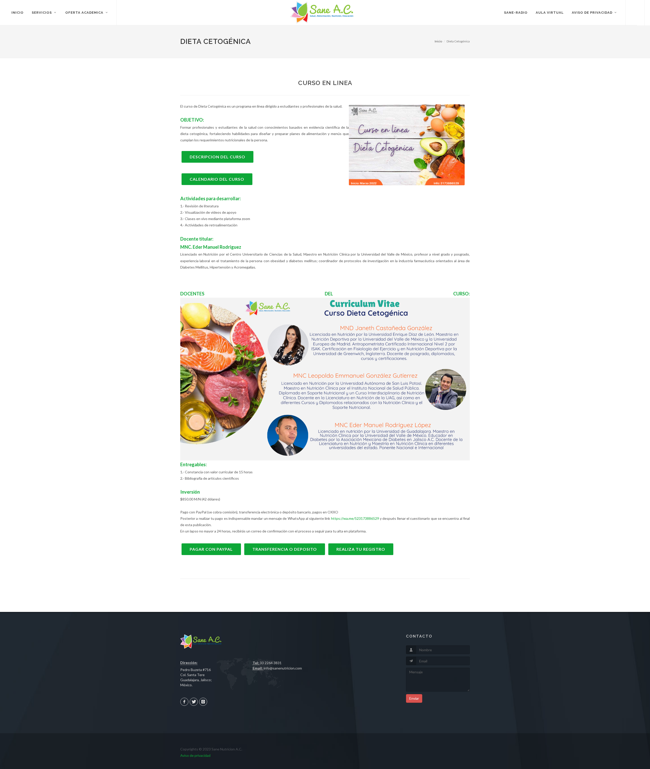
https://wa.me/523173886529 (355, 518)
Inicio (438, 41)
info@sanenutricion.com (283, 668)
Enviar (414, 698)
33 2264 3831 (271, 663)
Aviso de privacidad (195, 755)
